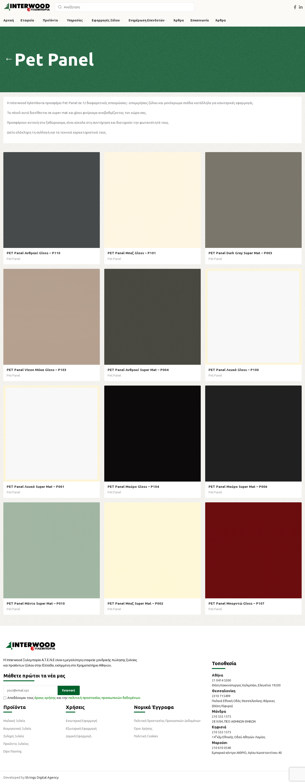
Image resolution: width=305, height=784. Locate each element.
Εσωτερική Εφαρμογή (81, 721)
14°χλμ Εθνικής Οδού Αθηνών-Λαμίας (238, 737)
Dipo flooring (12, 751)
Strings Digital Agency (41, 777)
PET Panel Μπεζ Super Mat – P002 (135, 603)
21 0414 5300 (222, 680)
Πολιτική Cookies (146, 736)
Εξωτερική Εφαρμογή (81, 728)
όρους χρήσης (45, 698)
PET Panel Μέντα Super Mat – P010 (36, 603)
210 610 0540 (221, 748)
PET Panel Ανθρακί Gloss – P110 (33, 253)
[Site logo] (26, 7)
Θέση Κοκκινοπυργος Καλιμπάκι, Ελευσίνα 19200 (246, 685)
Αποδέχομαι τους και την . (74, 698)
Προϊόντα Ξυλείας (16, 744)
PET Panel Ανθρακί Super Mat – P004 (138, 370)
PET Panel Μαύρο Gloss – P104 (133, 486)
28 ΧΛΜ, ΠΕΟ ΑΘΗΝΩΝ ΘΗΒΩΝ (234, 721)
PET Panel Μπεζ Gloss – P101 (132, 253)
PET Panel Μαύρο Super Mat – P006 (238, 486)
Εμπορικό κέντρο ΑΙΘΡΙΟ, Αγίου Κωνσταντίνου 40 (247, 753)
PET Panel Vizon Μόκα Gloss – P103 (36, 370)
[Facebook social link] (295, 7)
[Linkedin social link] (301, 7)
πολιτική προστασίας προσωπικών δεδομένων (104, 698)
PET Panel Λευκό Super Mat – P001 (35, 486)
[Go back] (9, 59)
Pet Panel (13, 259)
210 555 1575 (221, 716)
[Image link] (30, 646)
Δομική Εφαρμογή (78, 736)
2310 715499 (221, 696)
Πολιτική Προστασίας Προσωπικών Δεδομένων (167, 721)
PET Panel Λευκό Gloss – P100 (234, 370)
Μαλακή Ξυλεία (14, 721)
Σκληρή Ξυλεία (13, 736)
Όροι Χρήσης (143, 728)
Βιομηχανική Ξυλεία (17, 728)
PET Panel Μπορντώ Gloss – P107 (236, 603)
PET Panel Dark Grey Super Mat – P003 (240, 253)
